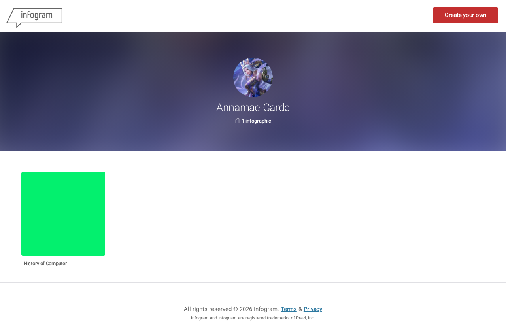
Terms (289, 309)
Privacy (313, 309)
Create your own (465, 15)
